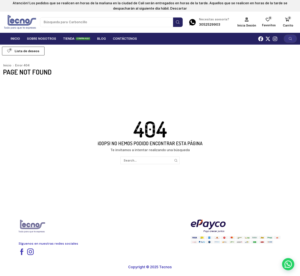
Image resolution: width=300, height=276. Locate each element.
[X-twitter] (267, 38)
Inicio (7, 65)
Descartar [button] (178, 8)
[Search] (178, 22)
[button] (247, 22)
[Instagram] (275, 38)
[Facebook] (260, 38)
